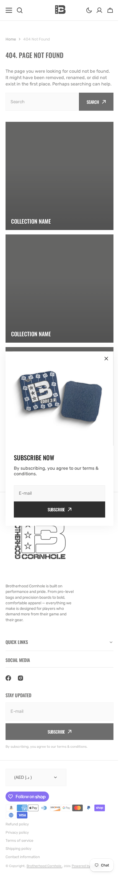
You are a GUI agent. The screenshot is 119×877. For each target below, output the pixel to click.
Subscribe (54, 509)
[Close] (104, 358)
